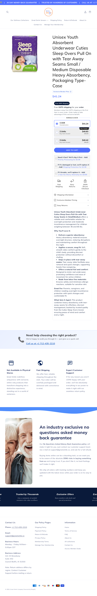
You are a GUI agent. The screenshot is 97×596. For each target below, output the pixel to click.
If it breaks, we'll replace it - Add (72, 173)
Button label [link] (48, 405)
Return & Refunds (41, 534)
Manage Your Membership (44, 545)
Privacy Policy (40, 538)
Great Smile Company (16, 589)
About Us (68, 538)
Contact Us (69, 545)
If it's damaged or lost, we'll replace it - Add (73, 166)
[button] (7, 12)
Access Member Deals (73, 549)
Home (67, 527)
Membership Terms (42, 541)
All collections (70, 541)
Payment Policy (40, 531)
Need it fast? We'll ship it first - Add (73, 158)
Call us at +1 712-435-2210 (40, 343)
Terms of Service (71, 531)
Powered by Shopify (30, 589)
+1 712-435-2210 (19, 527)
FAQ (66, 534)
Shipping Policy (40, 527)
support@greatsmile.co (14, 536)
